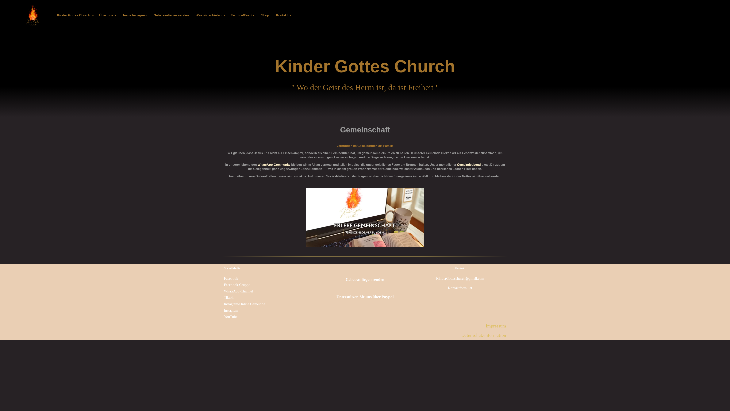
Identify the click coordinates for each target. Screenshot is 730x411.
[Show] (92, 15)
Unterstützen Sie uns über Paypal (365, 297)
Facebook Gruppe (237, 285)
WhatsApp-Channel (238, 291)
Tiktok (229, 297)
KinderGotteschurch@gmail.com (460, 278)
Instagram (231, 310)
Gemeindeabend (469, 164)
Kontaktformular (460, 288)
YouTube (230, 317)
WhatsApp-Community (274, 164)
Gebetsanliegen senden (365, 279)
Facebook (231, 278)
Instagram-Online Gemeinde (244, 304)
